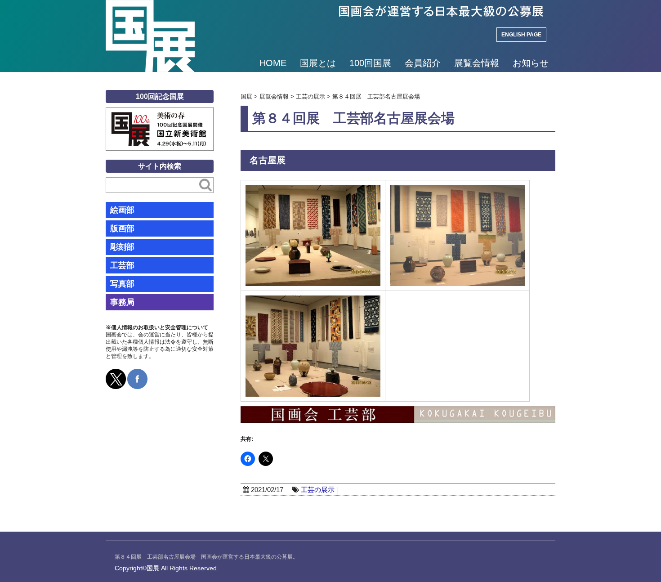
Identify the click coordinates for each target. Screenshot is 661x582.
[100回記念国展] (160, 114)
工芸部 (122, 265)
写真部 (122, 283)
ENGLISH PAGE (521, 34)
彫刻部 (122, 246)
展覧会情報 (476, 63)
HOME (272, 63)
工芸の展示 (318, 489)
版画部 (122, 228)
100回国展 (370, 63)
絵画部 (122, 210)
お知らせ (531, 63)
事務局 (122, 302)
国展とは (318, 63)
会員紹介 (423, 63)
